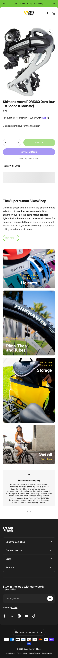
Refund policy (10, 653)
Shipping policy (47, 653)
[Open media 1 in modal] (50, 32)
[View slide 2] (30, 511)
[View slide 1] (27, 511)
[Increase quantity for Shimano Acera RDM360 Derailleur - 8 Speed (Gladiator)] (18, 142)
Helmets (29, 282)
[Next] (54, 3)
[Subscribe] (50, 598)
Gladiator (35, 125)
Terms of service (34, 653)
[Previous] (4, 3)
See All (45, 454)
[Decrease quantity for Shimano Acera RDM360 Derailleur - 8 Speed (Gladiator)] (6, 142)
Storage (44, 370)
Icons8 (14, 607)
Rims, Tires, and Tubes (17, 348)
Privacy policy (22, 653)
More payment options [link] (29, 158)
